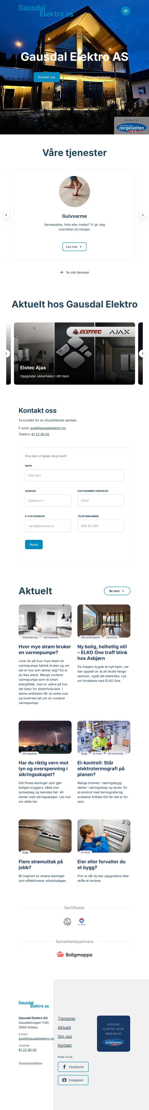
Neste (34, 544)
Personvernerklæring (30, 1063)
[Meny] (125, 11)
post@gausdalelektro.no (48, 428)
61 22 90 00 (40, 434)
